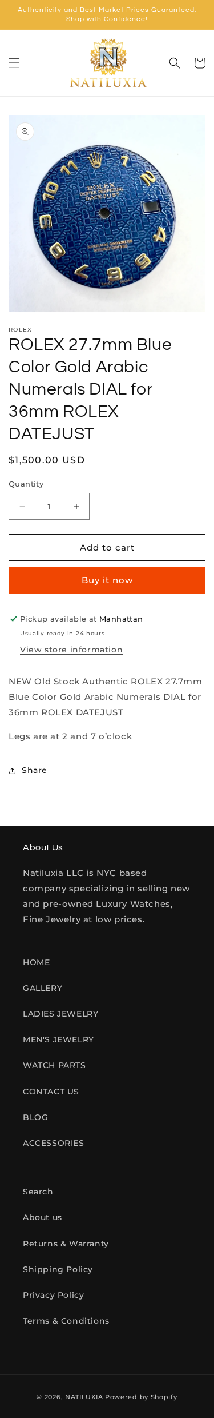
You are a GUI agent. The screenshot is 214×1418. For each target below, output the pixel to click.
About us (42, 1217)
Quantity (26, 483)
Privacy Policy (53, 1295)
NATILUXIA (85, 1397)
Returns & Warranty (66, 1243)
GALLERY (42, 988)
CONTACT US (51, 1091)
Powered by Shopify (141, 1397)
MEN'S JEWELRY (58, 1039)
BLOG (35, 1117)
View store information (71, 649)
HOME (36, 962)
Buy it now (107, 580)
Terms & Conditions (66, 1321)
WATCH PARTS (54, 1065)
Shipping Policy (58, 1269)
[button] (14, 62)
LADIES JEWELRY (60, 1014)
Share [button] (34, 770)
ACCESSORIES (53, 1143)
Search (38, 1191)
